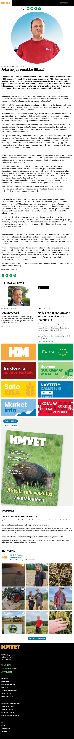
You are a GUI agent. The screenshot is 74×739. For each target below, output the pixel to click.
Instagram (39, 8)
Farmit (3, 725)
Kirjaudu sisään (9, 669)
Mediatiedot (5, 681)
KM (2, 722)
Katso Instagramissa (38, 638)
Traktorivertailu (7, 706)
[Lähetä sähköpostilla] (10, 275)
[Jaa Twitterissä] (6, 275)
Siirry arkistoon (11, 426)
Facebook (35, 8)
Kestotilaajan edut (8, 684)
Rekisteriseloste (7, 696)
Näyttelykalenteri (7, 712)
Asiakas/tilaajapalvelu (9, 690)
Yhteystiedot (6, 693)
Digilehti (4, 687)
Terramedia (5, 728)
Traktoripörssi (7, 709)
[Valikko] (71, 3)
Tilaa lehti (64, 3)
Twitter (27, 8)
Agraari (4, 731)
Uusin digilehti (10, 421)
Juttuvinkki (6, 672)
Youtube (31, 8)
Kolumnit (5, 66)
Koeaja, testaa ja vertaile (10, 715)
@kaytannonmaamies (16, 557)
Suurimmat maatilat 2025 (10, 703)
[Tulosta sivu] (14, 275)
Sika (12, 66)
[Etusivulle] (6, 3)
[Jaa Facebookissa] (2, 275)
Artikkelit (4, 678)
